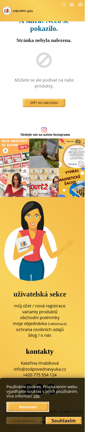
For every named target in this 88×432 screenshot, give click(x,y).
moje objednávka (40, 323)
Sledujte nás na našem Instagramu (45, 134)
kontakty (40, 351)
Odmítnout (24, 420)
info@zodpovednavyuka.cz (40, 369)
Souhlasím (63, 420)
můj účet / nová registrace (39, 306)
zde (36, 396)
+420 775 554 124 (40, 375)
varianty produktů (39, 312)
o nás (46, 335)
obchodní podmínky (40, 317)
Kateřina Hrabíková (40, 363)
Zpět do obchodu (44, 103)
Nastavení (28, 407)
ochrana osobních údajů (40, 329)
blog (32, 335)
